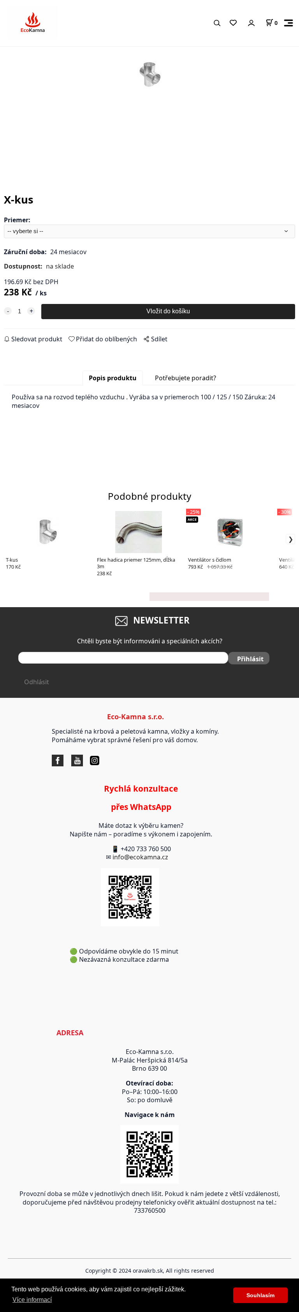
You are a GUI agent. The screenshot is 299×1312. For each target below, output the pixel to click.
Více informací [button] (32, 1299)
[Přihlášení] (251, 23)
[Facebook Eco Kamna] (59, 760)
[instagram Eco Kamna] (84, 760)
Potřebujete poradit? (185, 378)
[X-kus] (149, 115)
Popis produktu (113, 378)
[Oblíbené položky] (233, 23)
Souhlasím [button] (260, 1295)
